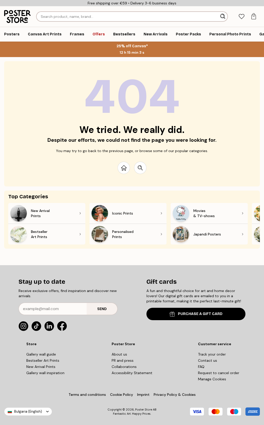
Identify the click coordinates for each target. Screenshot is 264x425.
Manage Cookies (212, 379)
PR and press (123, 360)
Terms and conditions (87, 394)
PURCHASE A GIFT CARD (200, 314)
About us (119, 354)
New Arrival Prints (40, 366)
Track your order (212, 354)
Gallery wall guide (41, 354)
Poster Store (143, 409)
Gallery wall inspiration (45, 373)
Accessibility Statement (132, 373)
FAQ (201, 366)
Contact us (207, 360)
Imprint (143, 394)
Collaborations (124, 366)
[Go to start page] (124, 168)
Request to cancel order (218, 373)
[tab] (241, 16)
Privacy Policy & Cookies (175, 394)
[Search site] (140, 168)
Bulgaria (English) (28, 411)
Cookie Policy (121, 394)
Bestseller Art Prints (42, 360)
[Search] (223, 16)
